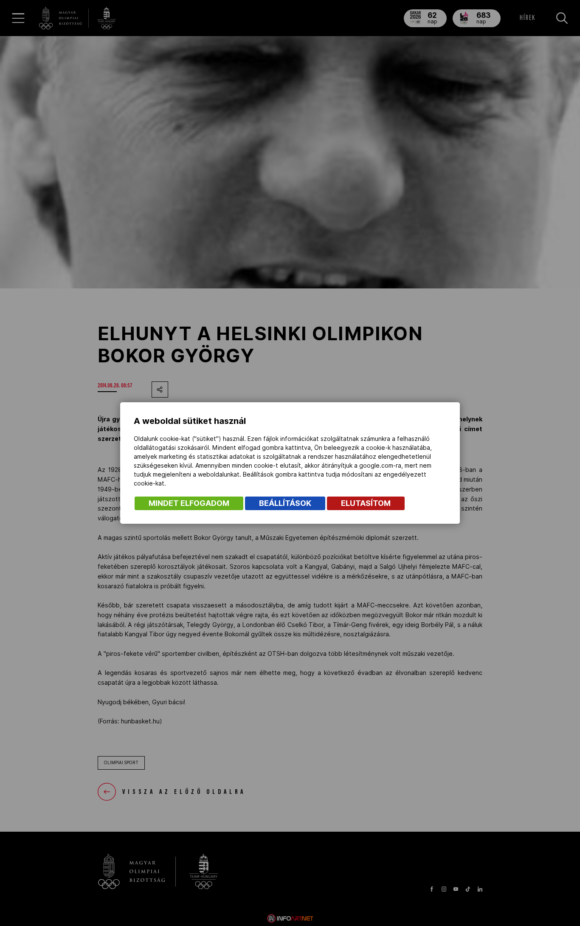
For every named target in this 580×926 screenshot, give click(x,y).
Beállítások (285, 503)
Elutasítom (366, 503)
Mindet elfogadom (189, 503)
